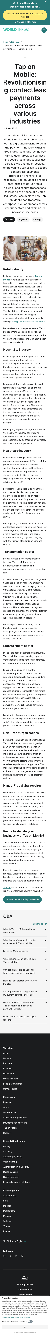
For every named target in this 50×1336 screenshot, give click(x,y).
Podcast (7, 1216)
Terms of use (25, 1289)
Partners (7, 1063)
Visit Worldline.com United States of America (25, 15)
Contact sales (10, 1089)
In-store (7, 1102)
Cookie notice (25, 1294)
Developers (8, 1073)
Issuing (6, 1146)
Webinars (7, 1221)
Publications (9, 1211)
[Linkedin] (4, 1256)
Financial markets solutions (16, 1182)
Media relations (10, 1078)
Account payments (12, 1156)
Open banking (10, 1161)
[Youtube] (16, 1256)
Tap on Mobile (10, 1128)
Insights (7, 1206)
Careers (7, 1058)
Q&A (7, 916)
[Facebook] (10, 1256)
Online (6, 1107)
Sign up (7, 887)
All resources (9, 1195)
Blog (5, 1200)
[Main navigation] (44, 30)
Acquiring (7, 1151)
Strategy (37, 220)
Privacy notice (25, 1284)
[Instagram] (22, 1256)
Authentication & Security (16, 1167)
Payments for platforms (15, 1123)
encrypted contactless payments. (28, 321)
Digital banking (10, 1172)
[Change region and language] (25, 1241)
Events (6, 1231)
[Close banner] (47, 3)
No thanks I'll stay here (25, 22)
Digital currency (11, 1177)
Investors (8, 1068)
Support (7, 1133)
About (6, 1053)
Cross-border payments (15, 1117)
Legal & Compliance (12, 1084)
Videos (6, 1226)
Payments (23, 220)
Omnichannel (9, 1112)
